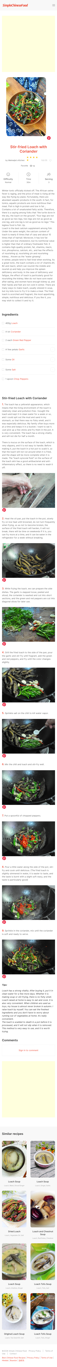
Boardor (13, 1360)
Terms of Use (46, 1358)
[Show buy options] (52, 349)
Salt (14, 369)
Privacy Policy (35, 1351)
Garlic (22, 349)
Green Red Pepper (22, 340)
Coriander (16, 331)
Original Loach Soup (14, 1334)
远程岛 (21, 1360)
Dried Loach (14, 1231)
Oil (13, 359)
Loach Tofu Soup (42, 1284)
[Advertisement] (28, 44)
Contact (13, 1353)
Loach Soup (14, 1181)
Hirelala (5, 1360)
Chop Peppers (21, 379)
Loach (14, 323)
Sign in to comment (28, 1050)
